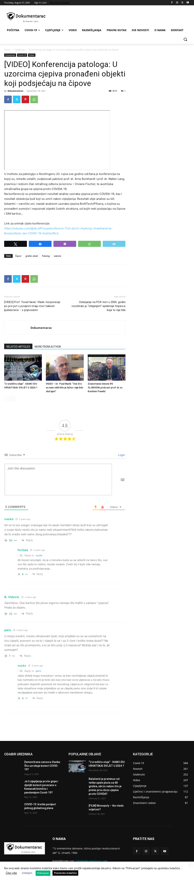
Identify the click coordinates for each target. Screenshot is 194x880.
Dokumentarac (15, 90)
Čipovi (18, 255)
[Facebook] (172, 3)
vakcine (57, 255)
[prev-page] (6, 399)
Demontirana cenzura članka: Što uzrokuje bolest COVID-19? (42, 765)
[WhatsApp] (34, 99)
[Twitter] (182, 3)
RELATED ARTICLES (18, 346)
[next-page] (12, 399)
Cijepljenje (19, 49)
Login (121, 455)
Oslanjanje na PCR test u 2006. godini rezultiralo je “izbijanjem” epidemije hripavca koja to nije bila (98, 306)
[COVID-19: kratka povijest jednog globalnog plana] (12, 809)
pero (38, 670)
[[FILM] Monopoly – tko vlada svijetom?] (77, 810)
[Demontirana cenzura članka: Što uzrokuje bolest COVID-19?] (12, 766)
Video (31, 55)
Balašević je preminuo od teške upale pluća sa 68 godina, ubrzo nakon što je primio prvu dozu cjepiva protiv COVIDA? (105, 786)
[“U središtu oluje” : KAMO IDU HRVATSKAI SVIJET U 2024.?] (23, 367)
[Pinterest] (25, 99)
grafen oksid (32, 255)
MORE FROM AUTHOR (48, 346)
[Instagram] (177, 3)
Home (7, 49)
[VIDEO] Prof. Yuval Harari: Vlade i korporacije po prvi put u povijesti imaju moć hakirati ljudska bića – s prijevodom (32, 306)
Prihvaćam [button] (43, 873)
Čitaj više (11, 872)
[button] (185, 39)
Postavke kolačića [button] (65, 872)
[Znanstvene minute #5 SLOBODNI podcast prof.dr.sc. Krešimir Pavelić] (106, 367)
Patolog (46, 255)
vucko (39, 555)
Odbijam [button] (27, 872)
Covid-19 (22, 55)
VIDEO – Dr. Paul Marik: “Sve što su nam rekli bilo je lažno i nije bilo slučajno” (64, 387)
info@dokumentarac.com (91, 861)
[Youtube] (187, 3)
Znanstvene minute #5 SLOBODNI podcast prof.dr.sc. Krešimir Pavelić (105, 387)
